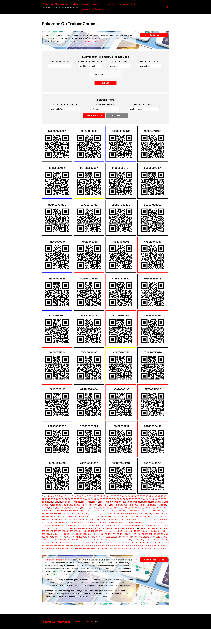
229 (154, 511)
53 (60, 499)
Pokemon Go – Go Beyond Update (94, 9)
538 (121, 540)
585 (55, 546)
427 (51, 531)
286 (125, 517)
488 (51, 537)
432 (71, 531)
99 (69, 502)
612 (162, 546)
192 (142, 508)
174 (78, 508)
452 (154, 531)
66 (98, 499)
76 (127, 499)
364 (55, 525)
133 (57, 505)
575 (143, 543)
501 (104, 537)
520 (50, 540)
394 (47, 528)
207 (74, 511)
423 (161, 528)
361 (43, 525)
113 (116, 502)
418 (141, 528)
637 (131, 549)
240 (71, 514)
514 (154, 537)
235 (51, 514)
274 (78, 517)
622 (72, 549)
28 (112, 496)
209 (82, 511)
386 (143, 525)
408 (104, 528)
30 (118, 496)
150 (119, 505)
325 (150, 520)
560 (83, 543)
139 (78, 505)
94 (54, 502)
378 (111, 525)
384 (135, 525)
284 (117, 517)
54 (63, 499)
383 (131, 525)
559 (79, 543)
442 (113, 531)
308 (87, 520)
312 (101, 520)
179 (96, 508)
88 (162, 499)
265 (43, 517)
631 (107, 549)
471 (109, 534)
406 (96, 528)
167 (54, 508)
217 (109, 511)
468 (97, 534)
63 (89, 499)
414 (127, 528)
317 (119, 520)
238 (63, 514)
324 (146, 520)
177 (89, 508)
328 (161, 520)
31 (121, 496)
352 (132, 522)
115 (123, 502)
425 (43, 531)
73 (118, 499)
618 (57, 549)
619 (61, 549)
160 (154, 505)
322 (138, 520)
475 (125, 534)
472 (113, 534)
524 (66, 540)
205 (66, 511)
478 (138, 534)
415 (130, 528)
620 (65, 549)
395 (51, 528)
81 (142, 499)
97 (63, 502)
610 (155, 546)
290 (140, 517)
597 (103, 546)
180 (100, 508)
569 (119, 543)
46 (165, 496)
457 (51, 534)
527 (77, 540)
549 (166, 540)
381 (123, 525)
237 (59, 514)
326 (154, 520)
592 (83, 546)
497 (88, 537)
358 (156, 522)
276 (86, 517)
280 (101, 517)
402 (79, 528)
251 (114, 514)
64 (92, 499)
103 (82, 502)
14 (75, 496)
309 (91, 520)
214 (99, 511)
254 (126, 514)
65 (95, 499)
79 (136, 499)
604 (131, 546)
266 (47, 517)
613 (165, 546)
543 (141, 540)
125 (156, 502)
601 (119, 546)
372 (87, 525)
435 (84, 531)
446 (130, 531)
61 (84, 499)
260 (149, 514)
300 (55, 520)
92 (48, 502)
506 (125, 537)
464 (80, 534)
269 (59, 517)
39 (144, 496)
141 (86, 505)
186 (121, 508)
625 (84, 549)
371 (83, 525)
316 (116, 520)
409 (108, 528)
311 (98, 520)
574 (139, 543)
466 (88, 534)
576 (147, 543)
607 (143, 546)
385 (139, 525)
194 (150, 508)
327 (157, 520)
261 (153, 514)
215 (102, 511)
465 (84, 534)
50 (52, 499)
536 (113, 540)
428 (55, 531)
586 (59, 546)
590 (75, 546)
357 (152, 522)
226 (143, 511)
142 (89, 505)
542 (137, 540)
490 (60, 537)
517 (165, 537)
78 (133, 499)
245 (91, 514)
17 (82, 496)
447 (134, 531)
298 (47, 520)
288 (132, 517)
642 (152, 549)
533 (101, 540)
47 (43, 499)
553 (55, 543)
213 (95, 511)
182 (107, 508)
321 (134, 520)
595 (95, 546)
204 (62, 511)
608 (147, 546)
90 (43, 502)
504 (116, 537)
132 (53, 505)
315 (112, 520)
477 (134, 534)
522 (58, 540)
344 (99, 522)
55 (66, 499)
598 (107, 546)
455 (43, 534)
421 (153, 528)
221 (124, 511)
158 (147, 505)
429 (59, 531)
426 (47, 531)
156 (140, 505)
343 (95, 522)
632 (111, 549)
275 (82, 517)
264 (165, 514)
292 (148, 517)
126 (159, 502)
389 (155, 525)
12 (70, 496)
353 (136, 522)
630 (104, 549)
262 (157, 514)
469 (101, 534)
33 (126, 496)
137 (71, 505)
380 (119, 525)
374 (95, 525)
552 (51, 543)
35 (132, 496)
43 (156, 496)
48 (46, 499)
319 (126, 520)
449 (142, 531)
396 (55, 528)
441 (108, 531)
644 (160, 549)
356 (148, 522)
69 (107, 499)
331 (47, 522)
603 (127, 546)
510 (140, 537)
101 (75, 502)
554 (59, 543)
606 (139, 546)
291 (144, 517)
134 (60, 505)
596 (99, 546)
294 (156, 517)
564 (99, 543)
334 (59, 522)
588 (67, 546)
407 (100, 528)
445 (125, 531)
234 (47, 514)
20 (90, 496)
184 (114, 508)
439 (100, 531)
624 (80, 549)
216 (106, 511)
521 (54, 540)
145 (100, 505)
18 (85, 496)
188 (128, 508)
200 (47, 511)
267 (51, 517)
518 (43, 540)
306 (79, 520)
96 (60, 502)
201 (50, 511)
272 (70, 517)
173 (75, 508)
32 (123, 496)
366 (63, 525)
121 (142, 502)
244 (86, 514)
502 (108, 537)
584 (51, 546)
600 (115, 546)
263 (161, 514)
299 (51, 520)
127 (163, 502)
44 (159, 496)
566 (107, 543)
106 (93, 502)
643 (156, 549)
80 (139, 499)
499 (97, 537)
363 (51, 525)
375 (99, 525)
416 (134, 528)
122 (145, 502)
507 (128, 537)
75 (124, 499)
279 (97, 517)
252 (118, 514)
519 (46, 540)
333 (55, 522)
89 (165, 499)
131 (50, 505)
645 (164, 549)
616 (50, 549)
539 (125, 540)
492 (67, 537)
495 (80, 537)
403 (83, 528)
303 (66, 520)
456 (47, 534)
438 (96, 531)
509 (137, 537)
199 (43, 511)
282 (109, 517)
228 (150, 511)
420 (149, 528)
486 (43, 537)
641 (147, 549)
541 (133, 540)
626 (88, 549)
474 (121, 534)
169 (61, 508)
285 (121, 517)
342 (91, 522)
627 (92, 549)
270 (63, 517)
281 (105, 517)
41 (150, 496)
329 (165, 520)
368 (71, 525)
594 (91, 546)
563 (95, 543)
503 (112, 537)
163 (165, 505)
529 (85, 540)
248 (103, 514)
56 (69, 499)
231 (162, 511)
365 (59, 525)
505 (121, 537)
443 (117, 531)
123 (149, 502)
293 (152, 517)
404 (88, 528)
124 (152, 502)
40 (147, 496)
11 (67, 496)
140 (82, 505)
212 (92, 511)
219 (116, 511)
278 (93, 517)
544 (146, 540)
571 (127, 543)
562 (91, 543)
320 (130, 520)
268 (55, 517)
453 (159, 531)
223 (131, 511)
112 (113, 502)
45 (162, 496)
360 (164, 522)
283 (113, 517)
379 (115, 525)
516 (162, 537)
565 (103, 543)
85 (153, 499)
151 (122, 505)
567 (111, 543)
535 (109, 540)
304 (71, 520)
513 (151, 537)
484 (162, 534)
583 (47, 546)
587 (63, 546)
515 (158, 537)
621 (68, 549)
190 (136, 508)
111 (111, 502)
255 (130, 514)
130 (46, 505)
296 (164, 517)
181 (104, 508)
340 (83, 522)
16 (80, 496)
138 (75, 505)
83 (147, 499)
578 (155, 543)
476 (130, 534)
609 (151, 546)
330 (43, 522)
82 (144, 499)
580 (163, 543)
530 (89, 540)
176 (86, 508)
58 (75, 499)
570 (123, 543)
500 (101, 537)
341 (87, 522)
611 (159, 546)
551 (47, 543)
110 (107, 502)
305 (75, 520)
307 (83, 520)
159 (151, 505)
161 (158, 505)
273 (74, 517)
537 (117, 540)
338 (75, 522)
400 (72, 528)
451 (150, 531)
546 (154, 540)
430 (63, 531)
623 (76, 549)
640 (144, 549)
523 (62, 540)
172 (71, 508)
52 (57, 499)
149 (115, 505)
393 (43, 528)
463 (76, 534)
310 (94, 520)
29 (115, 496)
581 (167, 543)
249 (107, 514)
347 (112, 522)
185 (118, 508)
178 (93, 508)
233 (43, 514)
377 (107, 525)
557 (71, 543)
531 (93, 540)
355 (144, 522)
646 (43, 551)
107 (97, 502)
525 (70, 540)
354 (140, 522)
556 (67, 543)
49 (49, 499)
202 (54, 511)
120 (139, 502)
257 (138, 514)
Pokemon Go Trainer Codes (92, 4)
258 (142, 514)
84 (150, 499)
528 (81, 540)
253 (122, 514)
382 (127, 525)
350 (124, 522)
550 (43, 543)
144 (96, 505)
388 (151, 525)
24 (101, 496)
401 (75, 528)
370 (79, 525)
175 (82, 508)
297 (43, 520)
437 (92, 531)
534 (105, 540)
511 (144, 537)
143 (93, 505)
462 (72, 534)
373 (91, 525)
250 (111, 514)
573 (135, 543)
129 (43, 505)
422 (157, 528)
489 (55, 537)
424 (165, 528)
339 (79, 522)
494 (76, 537)
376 (103, 525)
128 (166, 502)
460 (64, 534)
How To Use (110, 4)
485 (166, 534)
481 (150, 534)
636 (128, 549)
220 (120, 511)
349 (120, 522)
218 (113, 511)
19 (87, 496)
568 (115, 543)
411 (116, 528)
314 (108, 520)
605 (135, 546)
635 (124, 549)
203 (58, 511)
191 (139, 508)
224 (135, 511)
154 (133, 505)
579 (159, 543)
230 (158, 511)
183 (110, 508)
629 (100, 549)
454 (163, 531)
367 (67, 525)
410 (112, 528)
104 (86, 502)
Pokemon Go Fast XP (126, 4)
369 (75, 525)
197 (161, 508)
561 (87, 543)
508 (133, 537)
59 (78, 499)
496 (84, 537)
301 (58, 520)
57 (72, 499)
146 (104, 505)
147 (108, 505)
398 (63, 528)
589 (71, 546)
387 (147, 525)
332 (51, 522)
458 (55, 534)
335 (63, 522)
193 (146, 508)
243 (82, 514)
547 (158, 540)
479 (142, 534)
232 (165, 511)
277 (90, 517)
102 (79, 502)
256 (134, 514)
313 (105, 520)
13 (72, 496)
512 (147, 537)
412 (119, 528)
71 (113, 499)
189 (132, 508)
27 (109, 496)
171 (68, 508)
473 (117, 534)
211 (89, 511)
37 (138, 496)
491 (63, 537)
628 (96, 549)
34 (129, 496)
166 (50, 508)
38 (141, 496)
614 (43, 549)
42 (153, 496)
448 (138, 531)
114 (120, 502)
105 (89, 502)
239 (67, 514)
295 (160, 517)
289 (136, 517)
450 (147, 531)
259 (145, 514)
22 (95, 496)
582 (43, 546)
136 (68, 505)
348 (116, 522)
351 (128, 522)
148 (111, 505)
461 (68, 534)
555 (63, 543)
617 (54, 549)
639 (140, 549)
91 (45, 502)
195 (153, 508)
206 (70, 511)
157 (144, 505)
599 (111, 546)
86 (156, 499)
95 (57, 502)
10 (65, 496)
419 (145, 528)
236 (55, 514)
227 (146, 511)
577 (151, 543)
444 (121, 531)
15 (77, 496)
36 (135, 496)
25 (104, 496)
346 (108, 522)
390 (159, 525)
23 (98, 496)
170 (64, 508)
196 (157, 508)
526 (73, 540)
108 (100, 502)
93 (51, 502)
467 (92, 534)
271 (66, 517)
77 (130, 499)
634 (119, 549)
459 (60, 534)
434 (80, 531)
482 (154, 534)
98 (66, 502)
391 (163, 525)
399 (67, 528)
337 (71, 522)
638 (135, 549)
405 (92, 528)
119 (135, 502)
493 (72, 537)
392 (167, 525)
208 (78, 511)
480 (146, 534)
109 (104, 502)
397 (59, 528)
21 (92, 496)
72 (115, 499)
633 (115, 549)
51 (54, 499)
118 (132, 502)
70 (110, 499)
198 (164, 508)
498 (92, 537)
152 (125, 505)
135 (64, 505)
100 (72, 502)
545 (150, 540)
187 (125, 508)
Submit (105, 83)
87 (159, 499)
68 (104, 499)
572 (131, 543)
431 (67, 531)
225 (139, 511)
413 (123, 528)
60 (81, 499)
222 (127, 511)
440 (104, 531)
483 (158, 534)
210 (85, 511)
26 (107, 496)
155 (136, 505)
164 (43, 508)
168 (57, 508)
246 (95, 514)
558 (75, 543)
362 (47, 525)
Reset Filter (117, 116)
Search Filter (94, 116)
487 (47, 537)
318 (123, 520)
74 (121, 499)
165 (46, 508)
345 (104, 522)
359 (160, 522)
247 (98, 514)
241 (74, 514)
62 (86, 499)
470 (105, 534)
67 (101, 499)
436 (88, 531)
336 (67, 522)
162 (161, 505)
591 (79, 546)
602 (123, 546)
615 (46, 549)
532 (97, 540)
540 (129, 540)
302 (62, 520)
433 (75, 531)
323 (142, 520)
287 (128, 517)
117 (129, 502)
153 (129, 505)
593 (87, 546)
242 (78, 514)
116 (126, 502)
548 (162, 540)
